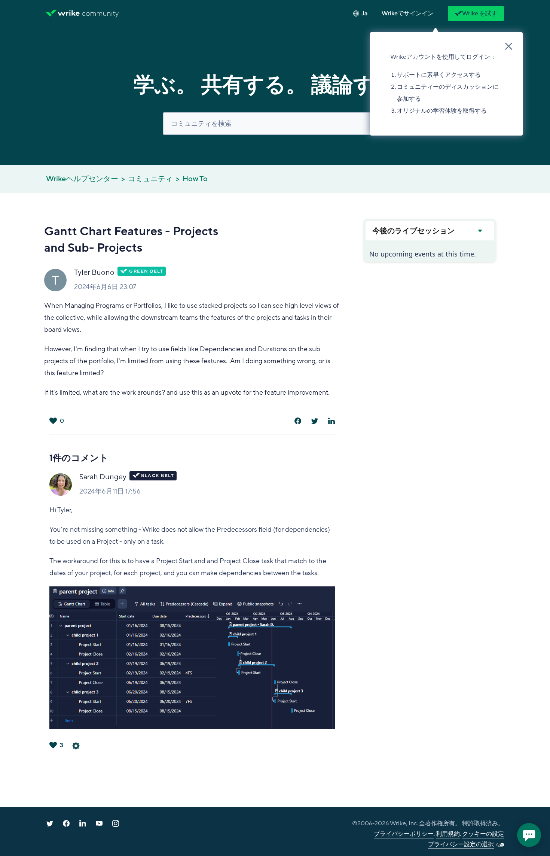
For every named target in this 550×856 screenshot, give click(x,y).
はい (53, 421)
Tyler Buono (94, 272)
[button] (407, 13)
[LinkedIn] (331, 421)
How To (195, 179)
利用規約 (448, 834)
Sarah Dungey (102, 477)
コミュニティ (150, 179)
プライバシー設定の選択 (461, 844)
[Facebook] (298, 421)
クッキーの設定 (483, 834)
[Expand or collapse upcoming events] (479, 230)
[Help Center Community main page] (100, 13)
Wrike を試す (479, 13)
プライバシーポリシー (404, 834)
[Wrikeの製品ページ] (63, 13)
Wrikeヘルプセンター (82, 179)
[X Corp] (314, 421)
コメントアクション (76, 746)
